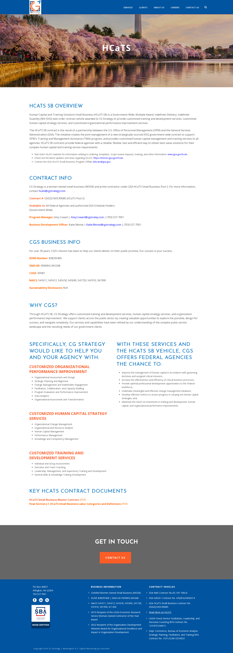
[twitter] (47, 600)
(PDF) (57, 500)
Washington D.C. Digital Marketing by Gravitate (86, 648)
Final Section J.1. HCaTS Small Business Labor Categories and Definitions (75, 504)
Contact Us (192, 7)
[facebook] (35, 600)
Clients (143, 7)
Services (128, 7)
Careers (175, 7)
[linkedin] (41, 600)
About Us (159, 7)
